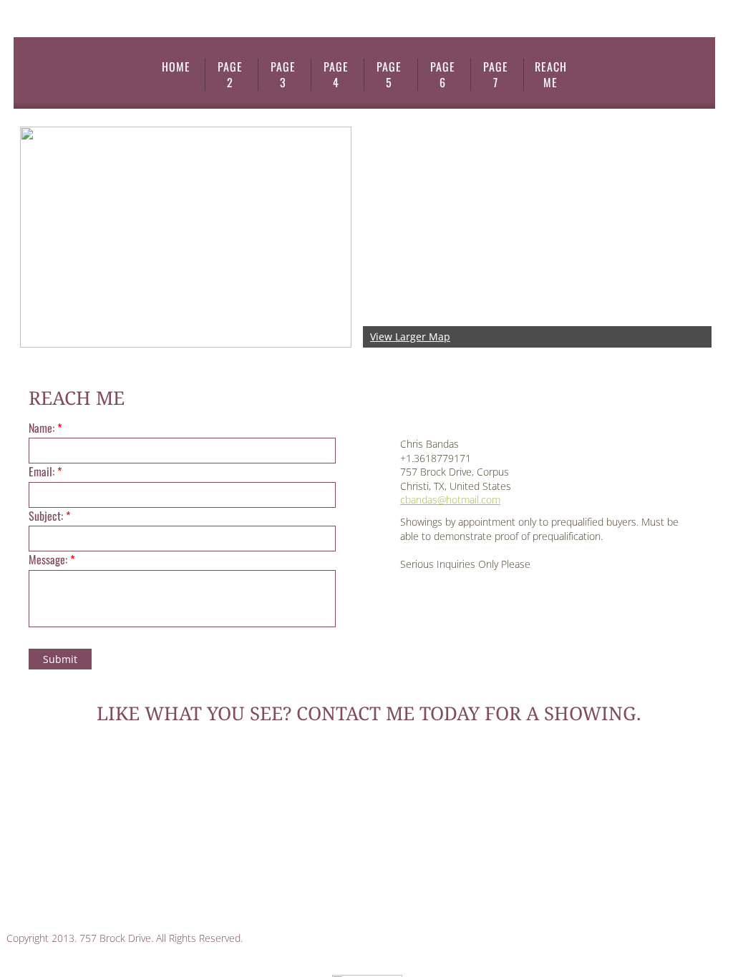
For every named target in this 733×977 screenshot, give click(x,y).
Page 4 (336, 75)
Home (176, 66)
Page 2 (230, 75)
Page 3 (283, 75)
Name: (45, 428)
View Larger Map (410, 336)
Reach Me (551, 75)
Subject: (49, 516)
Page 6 (442, 75)
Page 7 (495, 75)
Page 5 (389, 75)
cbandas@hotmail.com (450, 499)
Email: (45, 471)
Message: (51, 559)
